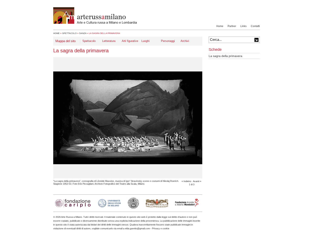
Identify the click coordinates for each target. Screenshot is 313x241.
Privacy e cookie (160, 228)
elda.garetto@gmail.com (137, 228)
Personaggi (168, 41)
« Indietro (186, 181)
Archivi (185, 41)
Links (243, 26)
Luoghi (145, 41)
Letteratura (108, 41)
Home (219, 26)
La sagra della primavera (225, 56)
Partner (232, 26)
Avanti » (197, 181)
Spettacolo (69, 33)
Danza (82, 33)
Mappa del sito (65, 41)
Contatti (255, 26)
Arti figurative (130, 41)
